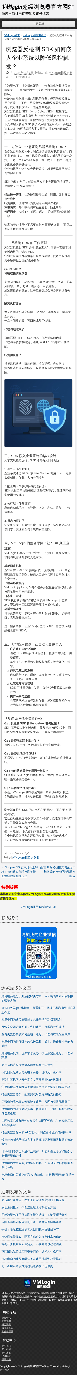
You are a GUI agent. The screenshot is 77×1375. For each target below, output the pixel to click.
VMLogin (6, 1293)
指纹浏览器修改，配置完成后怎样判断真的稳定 (31, 1094)
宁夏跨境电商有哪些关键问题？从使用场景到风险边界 (35, 1087)
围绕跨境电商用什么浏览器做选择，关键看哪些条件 (34, 1214)
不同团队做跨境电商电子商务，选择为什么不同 (31, 1072)
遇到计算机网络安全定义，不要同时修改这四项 (31, 1079)
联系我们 (6, 1359)
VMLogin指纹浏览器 (34, 35)
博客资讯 (6, 1324)
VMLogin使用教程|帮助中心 (38, 907)
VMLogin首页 (12, 35)
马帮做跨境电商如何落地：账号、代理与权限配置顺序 (35, 1101)
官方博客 (6, 1321)
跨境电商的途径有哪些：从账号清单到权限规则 (31, 1019)
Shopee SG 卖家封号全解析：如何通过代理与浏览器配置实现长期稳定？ (19, 872)
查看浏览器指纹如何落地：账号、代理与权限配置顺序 (35, 1034)
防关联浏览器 (46, 1296)
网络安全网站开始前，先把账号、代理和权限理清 (32, 1027)
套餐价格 (6, 1317)
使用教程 (6, 1345)
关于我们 (6, 1349)
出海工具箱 (7, 1328)
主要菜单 (38, 23)
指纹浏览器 (21, 1296)
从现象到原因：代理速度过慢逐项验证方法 (28, 1207)
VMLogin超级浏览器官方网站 (38, 6)
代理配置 (6, 1356)
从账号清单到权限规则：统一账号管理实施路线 (31, 1222)
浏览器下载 (7, 1331)
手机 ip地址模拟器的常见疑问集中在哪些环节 (30, 1229)
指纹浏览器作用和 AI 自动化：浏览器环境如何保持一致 (36, 1132)
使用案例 (6, 1352)
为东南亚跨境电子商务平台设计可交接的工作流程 (32, 1200)
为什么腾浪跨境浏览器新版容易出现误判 (27, 1065)
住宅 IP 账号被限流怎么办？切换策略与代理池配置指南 (57, 872)
